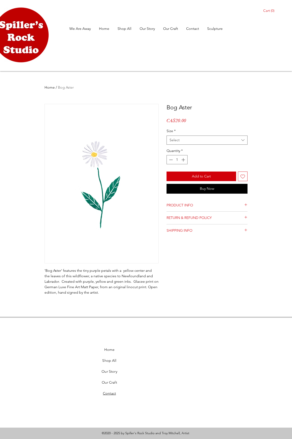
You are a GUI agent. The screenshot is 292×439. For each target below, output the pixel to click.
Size (171, 131)
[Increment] (183, 159)
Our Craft (109, 382)
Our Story (109, 371)
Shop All (109, 360)
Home (49, 87)
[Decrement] (170, 159)
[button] (269, 11)
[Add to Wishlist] (243, 176)
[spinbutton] (177, 159)
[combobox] (207, 140)
